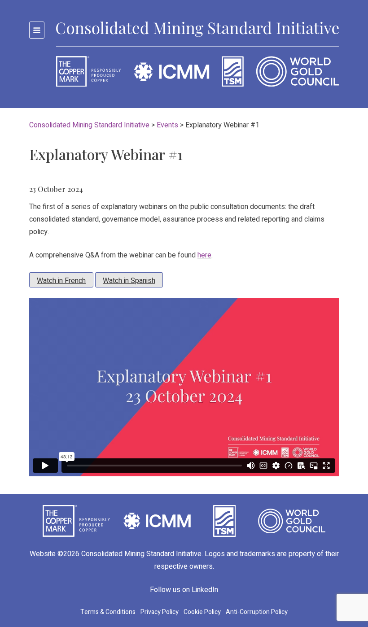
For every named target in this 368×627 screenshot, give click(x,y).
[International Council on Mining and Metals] (157, 520)
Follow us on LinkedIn (184, 589)
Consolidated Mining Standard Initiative (141, 554)
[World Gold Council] (291, 520)
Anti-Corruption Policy (257, 612)
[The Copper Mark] (76, 520)
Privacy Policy (159, 612)
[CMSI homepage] (197, 53)
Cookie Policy (202, 612)
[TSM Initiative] (224, 520)
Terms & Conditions (108, 612)
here (204, 255)
